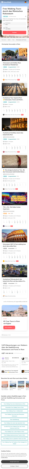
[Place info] (25, 16)
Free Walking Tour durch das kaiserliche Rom (14, 423)
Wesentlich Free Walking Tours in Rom (14, 407)
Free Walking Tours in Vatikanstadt (14, 411)
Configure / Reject (14, 466)
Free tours (4, 40)
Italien (9, 40)
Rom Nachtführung (14, 419)
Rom (13, 40)
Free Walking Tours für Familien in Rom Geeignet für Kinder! (14, 443)
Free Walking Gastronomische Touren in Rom (14, 435)
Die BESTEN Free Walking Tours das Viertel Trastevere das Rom (14, 427)
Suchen (14, 32)
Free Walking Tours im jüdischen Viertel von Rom (14, 438)
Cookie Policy (4, 457)
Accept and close (14, 461)
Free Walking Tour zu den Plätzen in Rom (14, 431)
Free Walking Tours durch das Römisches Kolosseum (14, 415)
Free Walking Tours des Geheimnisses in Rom (14, 404)
